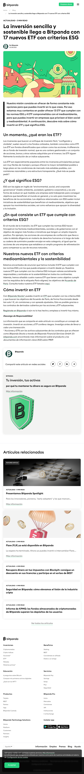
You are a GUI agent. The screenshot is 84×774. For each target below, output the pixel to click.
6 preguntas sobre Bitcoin (12, 675)
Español (8, 746)
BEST (45, 652)
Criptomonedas (9, 649)
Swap (46, 681)
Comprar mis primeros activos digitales (17, 678)
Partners (6, 733)
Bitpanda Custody (9, 711)
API (45, 707)
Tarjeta (5, 698)
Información (41, 747)
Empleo (53, 747)
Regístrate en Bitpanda (14, 311)
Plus (45, 685)
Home (5, 724)
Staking (46, 649)
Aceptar (12, 765)
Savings (46, 678)
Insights (6, 737)
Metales (6, 662)
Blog (14, 10)
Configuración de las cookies (17, 757)
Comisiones (48, 704)
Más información (14, 391)
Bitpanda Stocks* (16, 296)
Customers (7, 730)
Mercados (47, 701)
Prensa (62, 747)
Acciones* (6, 656)
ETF (45, 296)
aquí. (47, 284)
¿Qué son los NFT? (9, 681)
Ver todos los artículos (42, 623)
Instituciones (48, 711)
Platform (6, 727)
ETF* (4, 659)
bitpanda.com (10, 337)
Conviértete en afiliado (52, 656)
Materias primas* (9, 665)
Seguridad (47, 688)
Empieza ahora (66, 4)
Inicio (5, 10)
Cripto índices (8, 652)
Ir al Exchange (49, 714)
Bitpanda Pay (48, 675)
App (4, 707)
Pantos (5, 704)
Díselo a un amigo (50, 659)
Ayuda (77, 747)
